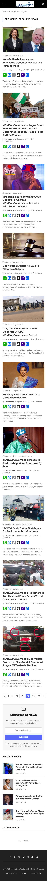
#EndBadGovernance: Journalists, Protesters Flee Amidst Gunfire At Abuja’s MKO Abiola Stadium (23, 662)
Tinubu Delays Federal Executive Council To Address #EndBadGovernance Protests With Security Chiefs (22, 201)
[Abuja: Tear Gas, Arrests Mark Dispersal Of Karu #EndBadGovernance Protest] (23, 309)
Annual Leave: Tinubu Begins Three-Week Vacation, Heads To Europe (29, 767)
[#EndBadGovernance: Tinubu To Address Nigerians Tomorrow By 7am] (23, 440)
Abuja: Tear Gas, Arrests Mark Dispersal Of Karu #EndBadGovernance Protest (20, 332)
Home (4, 12)
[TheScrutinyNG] (25, 4)
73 (33, 696)
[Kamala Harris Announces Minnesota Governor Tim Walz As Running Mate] (23, 39)
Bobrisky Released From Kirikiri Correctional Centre (21, 396)
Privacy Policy (22, 746)
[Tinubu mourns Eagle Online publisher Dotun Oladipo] (8, 799)
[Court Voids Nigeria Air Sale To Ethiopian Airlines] (23, 246)
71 (22, 696)
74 (39, 696)
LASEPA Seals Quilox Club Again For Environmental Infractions (22, 530)
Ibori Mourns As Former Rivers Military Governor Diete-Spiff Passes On (30, 814)
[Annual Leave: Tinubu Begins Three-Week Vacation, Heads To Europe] (8, 768)
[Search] (43, 4)
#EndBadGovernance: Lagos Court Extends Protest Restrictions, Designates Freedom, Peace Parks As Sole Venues (23, 130)
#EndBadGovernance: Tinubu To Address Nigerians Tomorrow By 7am (22, 463)
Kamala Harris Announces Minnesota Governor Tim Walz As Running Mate (22, 62)
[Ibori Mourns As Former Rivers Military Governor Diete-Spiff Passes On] (8, 814)
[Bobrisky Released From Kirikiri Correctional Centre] (23, 375)
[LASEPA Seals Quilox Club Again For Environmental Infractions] (23, 508)
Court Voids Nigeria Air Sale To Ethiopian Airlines (21, 267)
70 (17, 696)
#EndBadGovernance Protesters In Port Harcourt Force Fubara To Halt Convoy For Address (23, 596)
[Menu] (4, 4)
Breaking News (14, 12)
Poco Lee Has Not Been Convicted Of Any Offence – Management (29, 783)
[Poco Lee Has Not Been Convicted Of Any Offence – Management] (8, 784)
